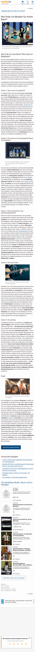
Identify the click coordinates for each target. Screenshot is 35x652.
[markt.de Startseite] (6, 2)
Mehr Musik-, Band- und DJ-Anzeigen (13, 578)
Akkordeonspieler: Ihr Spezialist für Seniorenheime (22, 534)
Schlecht (14, 645)
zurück (31, 8)
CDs (9, 227)
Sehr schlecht (10, 646)
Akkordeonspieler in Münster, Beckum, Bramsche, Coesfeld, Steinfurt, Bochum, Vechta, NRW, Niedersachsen (22, 549)
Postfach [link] (23, 3)
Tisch (23, 338)
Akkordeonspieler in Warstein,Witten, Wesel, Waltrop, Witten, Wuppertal (22, 564)
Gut (22, 645)
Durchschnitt (18, 646)
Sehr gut (26, 645)
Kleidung (19, 237)
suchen (27, 3)
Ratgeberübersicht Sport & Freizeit (13, 11)
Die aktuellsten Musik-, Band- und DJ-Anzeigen (17, 483)
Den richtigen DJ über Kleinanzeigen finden (14, 477)
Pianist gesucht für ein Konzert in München (22, 505)
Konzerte (10, 418)
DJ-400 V (15, 490)
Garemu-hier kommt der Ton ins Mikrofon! (22, 520)
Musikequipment (23, 231)
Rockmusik (27, 105)
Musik (15, 86)
